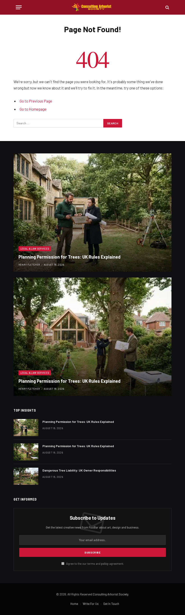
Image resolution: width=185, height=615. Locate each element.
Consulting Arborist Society (110, 594)
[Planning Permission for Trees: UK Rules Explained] (92, 212)
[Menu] (19, 7)
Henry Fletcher (29, 264)
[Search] (166, 7)
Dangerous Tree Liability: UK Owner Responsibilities (79, 470)
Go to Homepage (33, 109)
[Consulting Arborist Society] (92, 7)
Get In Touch (111, 604)
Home (74, 604)
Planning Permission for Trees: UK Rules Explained (69, 257)
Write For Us (91, 604)
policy (105, 563)
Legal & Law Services (34, 248)
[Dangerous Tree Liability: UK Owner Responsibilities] (26, 476)
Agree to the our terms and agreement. (94, 563)
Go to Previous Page (36, 101)
